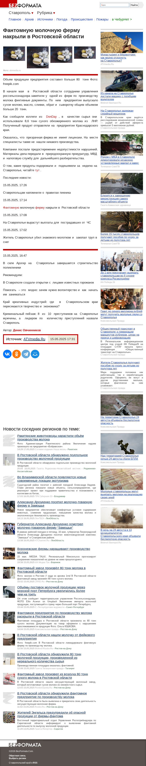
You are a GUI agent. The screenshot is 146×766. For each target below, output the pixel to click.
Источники (45, 19)
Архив (29, 19)
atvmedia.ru (15, 70)
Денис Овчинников (27, 330)
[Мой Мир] (35, 354)
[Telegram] (26, 354)
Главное (15, 19)
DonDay (51, 116)
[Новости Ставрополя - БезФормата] (21, 4)
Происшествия (82, 19)
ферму (40, 207)
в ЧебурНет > (122, 19)
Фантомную (11, 207)
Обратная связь (17, 755)
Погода (61, 19)
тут (37, 170)
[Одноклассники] (16, 354)
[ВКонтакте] (7, 354)
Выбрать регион (17, 758)
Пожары (102, 19)
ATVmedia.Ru (34, 339)
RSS (35, 763)
